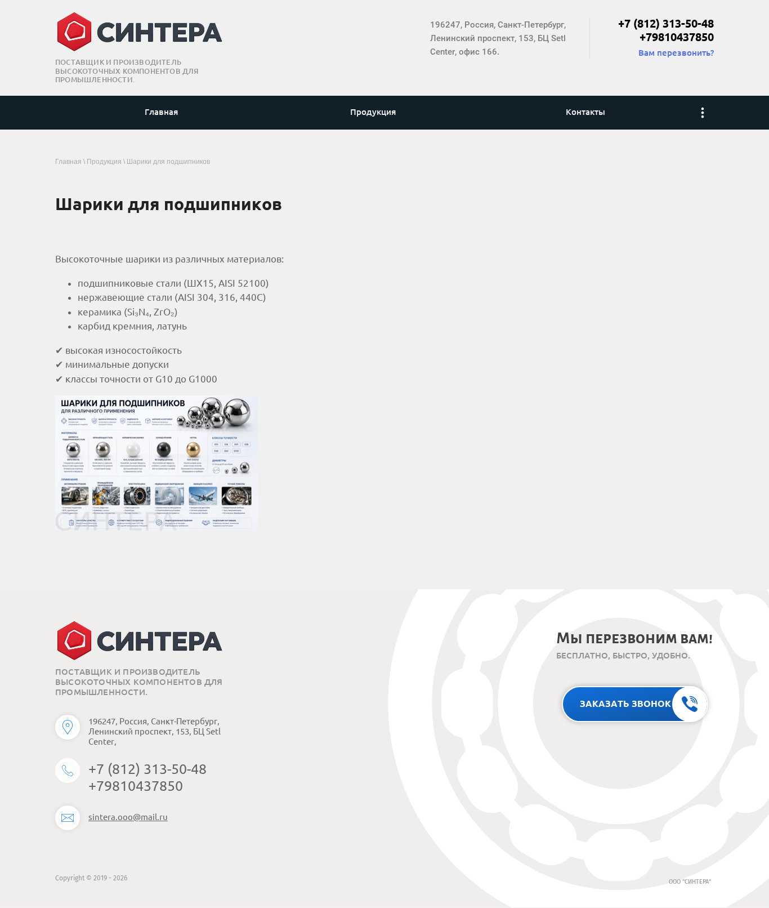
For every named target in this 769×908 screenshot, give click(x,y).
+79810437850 (677, 36)
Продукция (104, 162)
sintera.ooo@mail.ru (128, 817)
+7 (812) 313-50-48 (666, 23)
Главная (68, 162)
